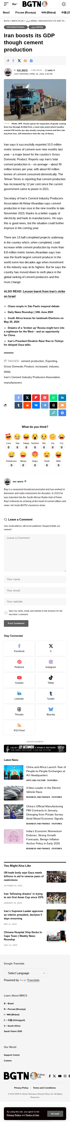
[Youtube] (19, 680)
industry (54, 366)
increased (41, 366)
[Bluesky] (51, 711)
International (16, 27)
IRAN (7, 371)
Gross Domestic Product (19, 366)
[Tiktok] (51, 680)
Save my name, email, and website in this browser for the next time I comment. (35, 612)
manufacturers (13, 382)
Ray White (22, 70)
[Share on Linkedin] (62, 397)
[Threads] (19, 711)
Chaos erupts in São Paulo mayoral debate (33, 306)
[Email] (25, 61)
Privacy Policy (14, 1115)
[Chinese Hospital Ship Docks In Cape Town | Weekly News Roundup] (56, 936)
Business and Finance (38, 797)
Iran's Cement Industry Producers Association (32, 377)
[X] (51, 648)
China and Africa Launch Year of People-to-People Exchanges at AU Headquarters (46, 771)
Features (52, 780)
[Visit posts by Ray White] (8, 72)
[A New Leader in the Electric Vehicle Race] (13, 793)
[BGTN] (35, 4)
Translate (33, 980)
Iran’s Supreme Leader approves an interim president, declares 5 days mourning (23, 915)
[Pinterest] (19, 664)
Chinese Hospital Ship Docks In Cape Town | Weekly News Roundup (23, 936)
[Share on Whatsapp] (53, 397)
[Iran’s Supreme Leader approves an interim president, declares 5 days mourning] (56, 915)
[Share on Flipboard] (36, 397)
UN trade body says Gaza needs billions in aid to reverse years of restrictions (24, 876)
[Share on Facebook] (13, 61)
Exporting (51, 361)
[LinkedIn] (19, 696)
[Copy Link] (53, 413)
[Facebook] (19, 648)
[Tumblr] (51, 696)
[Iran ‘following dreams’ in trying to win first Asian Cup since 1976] (56, 898)
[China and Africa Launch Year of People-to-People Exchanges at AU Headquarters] (13, 772)
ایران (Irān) (37, 27)
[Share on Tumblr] (18, 405)
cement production (32, 361)
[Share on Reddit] (27, 405)
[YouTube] (59, 1076)
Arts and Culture (36, 780)
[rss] (19, 727)
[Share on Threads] (53, 405)
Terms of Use (32, 1115)
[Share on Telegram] (45, 405)
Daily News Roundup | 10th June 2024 (30, 312)
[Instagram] (51, 664)
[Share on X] (19, 61)
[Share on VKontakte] (36, 405)
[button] (55, 1114)
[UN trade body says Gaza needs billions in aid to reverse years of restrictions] (56, 877)
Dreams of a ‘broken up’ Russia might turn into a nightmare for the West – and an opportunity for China (34, 331)
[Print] (31, 61)
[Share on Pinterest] (45, 397)
